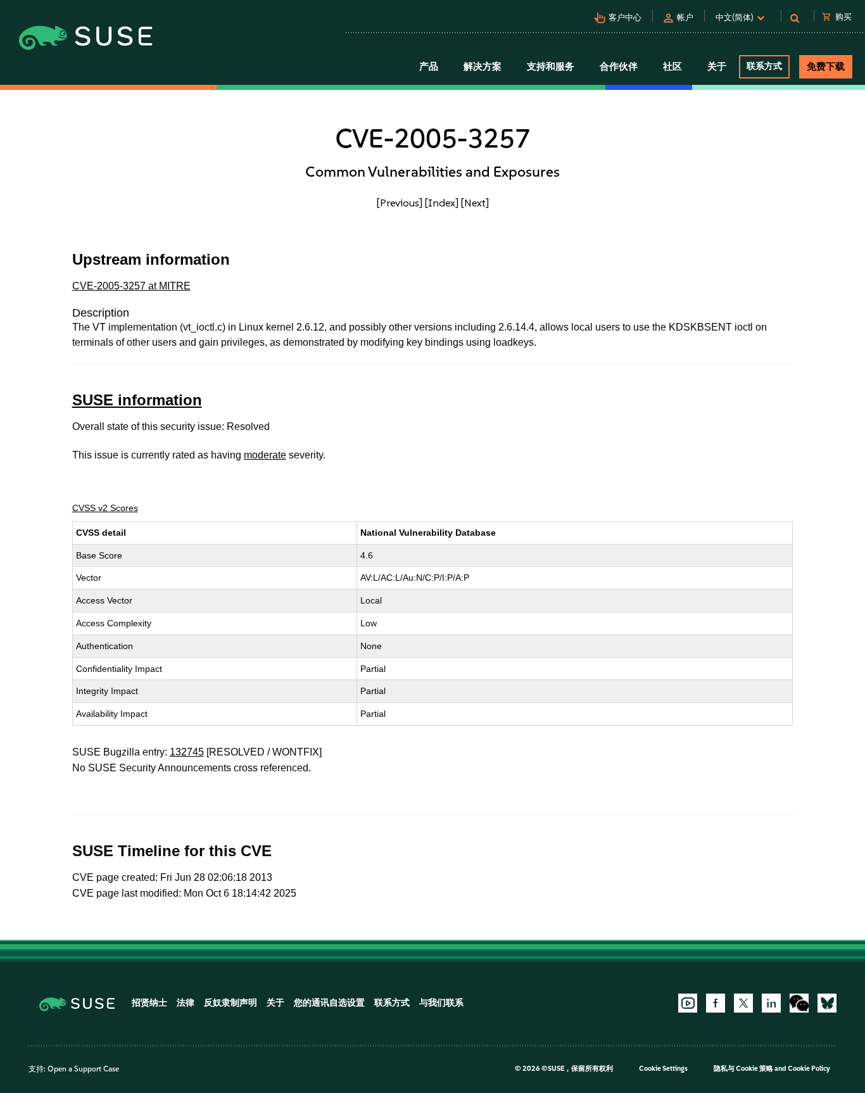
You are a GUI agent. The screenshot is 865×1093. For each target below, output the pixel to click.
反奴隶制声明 (230, 1002)
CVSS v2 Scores (105, 508)
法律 (185, 1002)
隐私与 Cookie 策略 (743, 1069)
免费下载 (826, 66)
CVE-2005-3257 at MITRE (131, 286)
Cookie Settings (663, 1069)
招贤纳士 (149, 1002)
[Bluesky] (827, 1003)
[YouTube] (687, 1003)
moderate (265, 455)
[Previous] (399, 202)
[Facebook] (715, 1003)
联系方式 (764, 66)
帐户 (685, 17)
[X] (743, 1003)
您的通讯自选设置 (329, 1002)
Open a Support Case (83, 1069)
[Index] (441, 202)
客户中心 (625, 17)
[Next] (475, 202)
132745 (187, 752)
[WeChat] (799, 1003)
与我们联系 (441, 1002)
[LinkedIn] (771, 1003)
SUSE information (137, 399)
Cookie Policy (809, 1069)
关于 (275, 1002)
